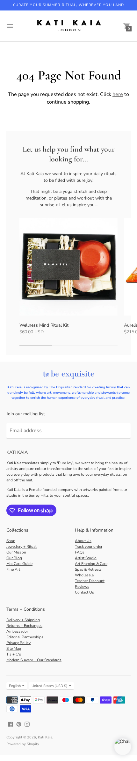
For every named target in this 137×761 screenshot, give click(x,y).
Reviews (82, 586)
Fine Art (13, 569)
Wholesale (84, 575)
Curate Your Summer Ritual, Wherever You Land (68, 5)
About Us (83, 540)
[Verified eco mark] (68, 375)
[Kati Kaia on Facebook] (10, 724)
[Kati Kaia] (68, 26)
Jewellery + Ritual (21, 546)
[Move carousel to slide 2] (68, 345)
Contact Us (84, 592)
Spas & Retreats (88, 569)
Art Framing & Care (91, 563)
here (117, 94)
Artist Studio (86, 558)
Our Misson (16, 552)
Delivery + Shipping (23, 619)
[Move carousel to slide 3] (101, 345)
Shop (10, 540)
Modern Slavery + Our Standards (33, 659)
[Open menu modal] (10, 26)
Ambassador (17, 631)
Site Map (13, 648)
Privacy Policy (18, 642)
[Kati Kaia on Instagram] (27, 724)
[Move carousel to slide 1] (35, 345)
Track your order (88, 546)
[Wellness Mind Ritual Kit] (68, 267)
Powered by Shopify (22, 744)
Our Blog (14, 558)
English (15, 685)
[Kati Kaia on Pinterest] (18, 724)
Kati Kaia (45, 737)
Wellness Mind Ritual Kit (43, 325)
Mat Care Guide (19, 563)
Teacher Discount (90, 580)
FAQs (79, 552)
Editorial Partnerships (24, 637)
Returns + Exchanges (24, 625)
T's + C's (13, 654)
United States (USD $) (50, 685)
